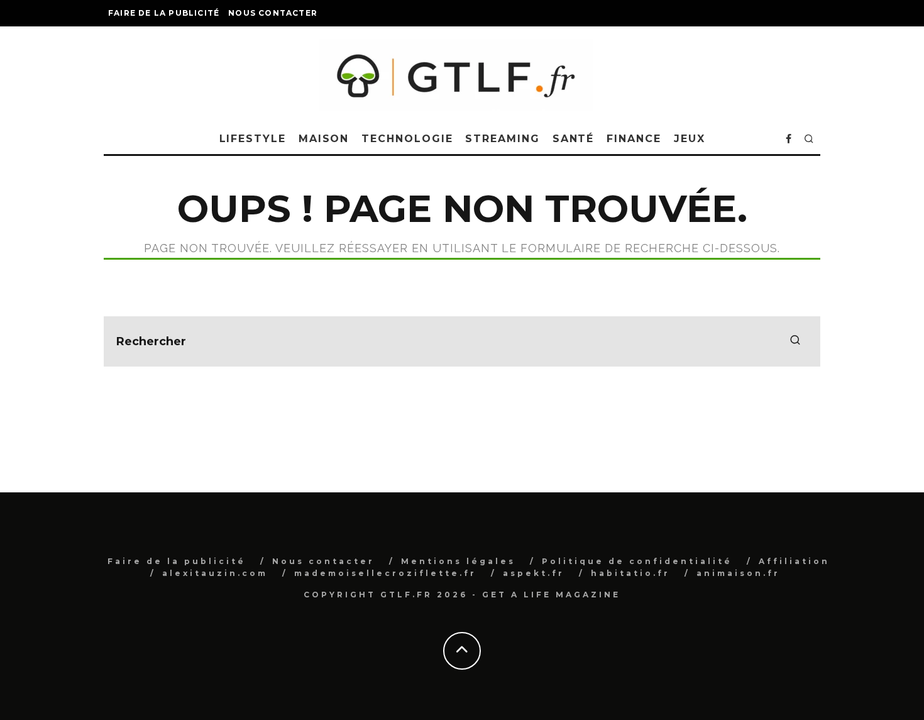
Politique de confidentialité (637, 561)
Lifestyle (252, 139)
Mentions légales (458, 561)
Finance (634, 139)
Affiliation (794, 561)
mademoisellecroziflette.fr (385, 573)
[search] (795, 341)
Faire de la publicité (163, 13)
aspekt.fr (533, 573)
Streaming (502, 139)
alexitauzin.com (215, 573)
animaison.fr (738, 573)
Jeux (689, 139)
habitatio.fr (630, 573)
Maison (324, 139)
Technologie (407, 139)
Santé (574, 139)
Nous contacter (272, 13)
